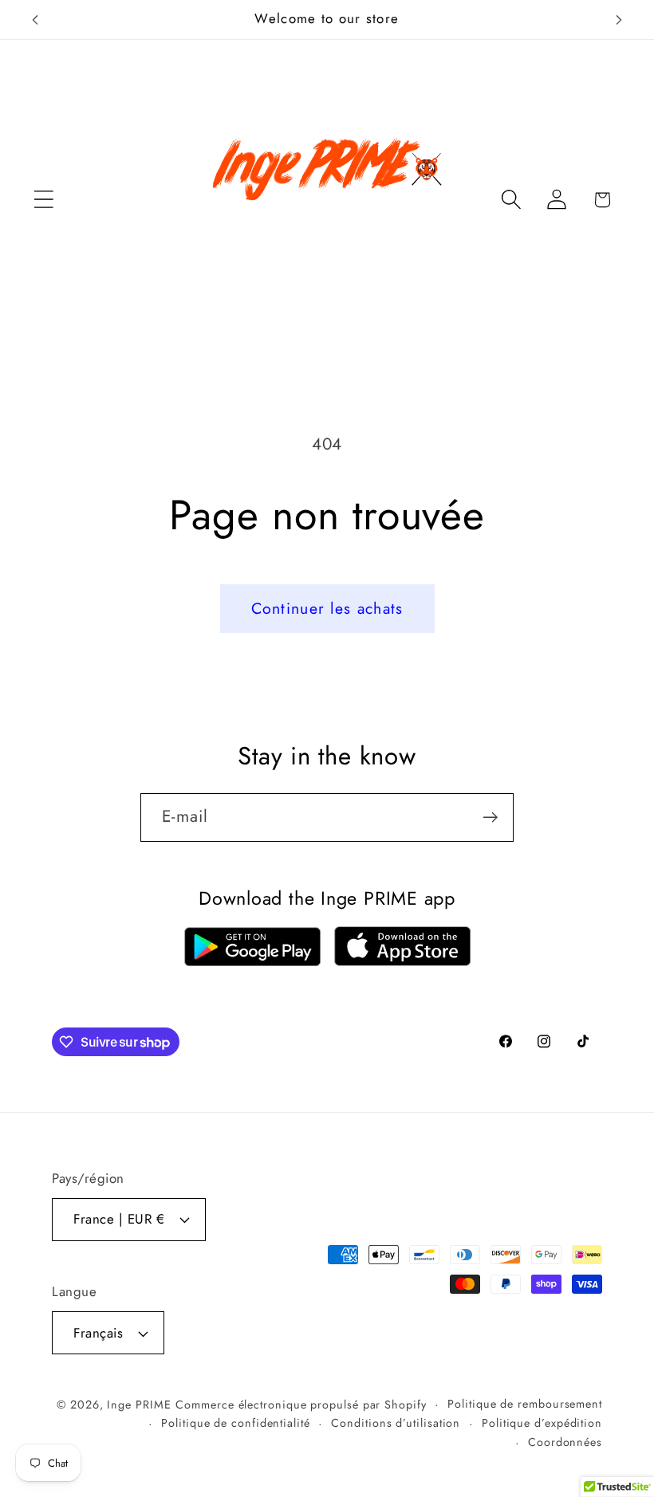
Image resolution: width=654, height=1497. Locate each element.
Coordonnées (565, 1442)
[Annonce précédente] (35, 19)
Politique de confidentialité (235, 1423)
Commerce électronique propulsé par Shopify (300, 1405)
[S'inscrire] (490, 817)
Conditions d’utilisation (395, 1423)
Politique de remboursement (524, 1404)
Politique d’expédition (542, 1423)
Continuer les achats (327, 608)
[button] (43, 199)
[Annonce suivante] (618, 19)
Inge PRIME (139, 1405)
